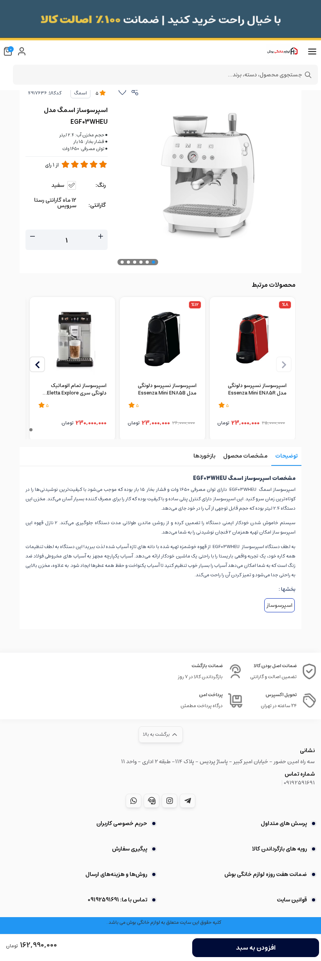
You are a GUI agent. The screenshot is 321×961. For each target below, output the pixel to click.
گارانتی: (97, 205)
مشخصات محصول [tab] (245, 456)
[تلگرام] (187, 801)
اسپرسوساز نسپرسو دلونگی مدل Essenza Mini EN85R (257, 389)
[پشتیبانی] (151, 801)
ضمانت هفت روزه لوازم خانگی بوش (265, 874)
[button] (37, 364)
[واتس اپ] (133, 801)
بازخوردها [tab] (204, 456)
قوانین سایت (292, 900)
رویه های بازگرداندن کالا (279, 849)
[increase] (101, 237)
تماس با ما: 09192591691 (117, 900)
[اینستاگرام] (169, 801)
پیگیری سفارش (129, 849)
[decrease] (32, 237)
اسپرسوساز (279, 605)
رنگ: (101, 185)
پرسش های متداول (284, 823)
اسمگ (80, 93)
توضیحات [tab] (286, 456)
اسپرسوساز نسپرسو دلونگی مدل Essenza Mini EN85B (167, 389)
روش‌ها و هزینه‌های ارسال (116, 874)
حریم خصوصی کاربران (121, 823)
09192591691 (299, 782)
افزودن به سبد (256, 947)
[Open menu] (312, 51)
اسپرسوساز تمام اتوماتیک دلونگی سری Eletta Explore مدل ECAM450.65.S (76, 389)
